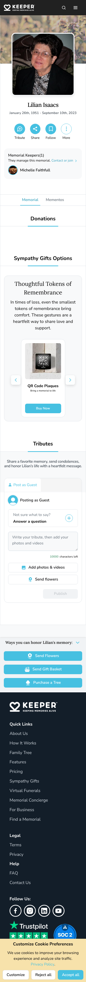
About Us (19, 734)
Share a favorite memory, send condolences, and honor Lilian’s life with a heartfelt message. (43, 463)
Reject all (43, 974)
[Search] (64, 7)
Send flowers (46, 579)
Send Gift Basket (47, 669)
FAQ (14, 873)
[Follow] (50, 129)
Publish (60, 593)
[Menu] (75, 7)
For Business (22, 810)
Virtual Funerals (25, 791)
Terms (16, 845)
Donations (43, 218)
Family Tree (21, 753)
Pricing (16, 772)
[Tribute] (19, 129)
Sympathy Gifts (24, 781)
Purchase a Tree (47, 682)
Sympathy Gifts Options (43, 258)
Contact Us (20, 883)
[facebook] (16, 911)
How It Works (23, 743)
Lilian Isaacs (42, 105)
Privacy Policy (42, 964)
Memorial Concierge (29, 800)
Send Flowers (47, 655)
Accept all (70, 974)
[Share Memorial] (35, 129)
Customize (16, 974)
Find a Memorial (25, 819)
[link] (43, 378)
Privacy (16, 854)
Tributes (43, 443)
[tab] (22, 485)
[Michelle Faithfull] (13, 170)
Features (18, 762)
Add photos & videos (46, 567)
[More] (66, 129)
